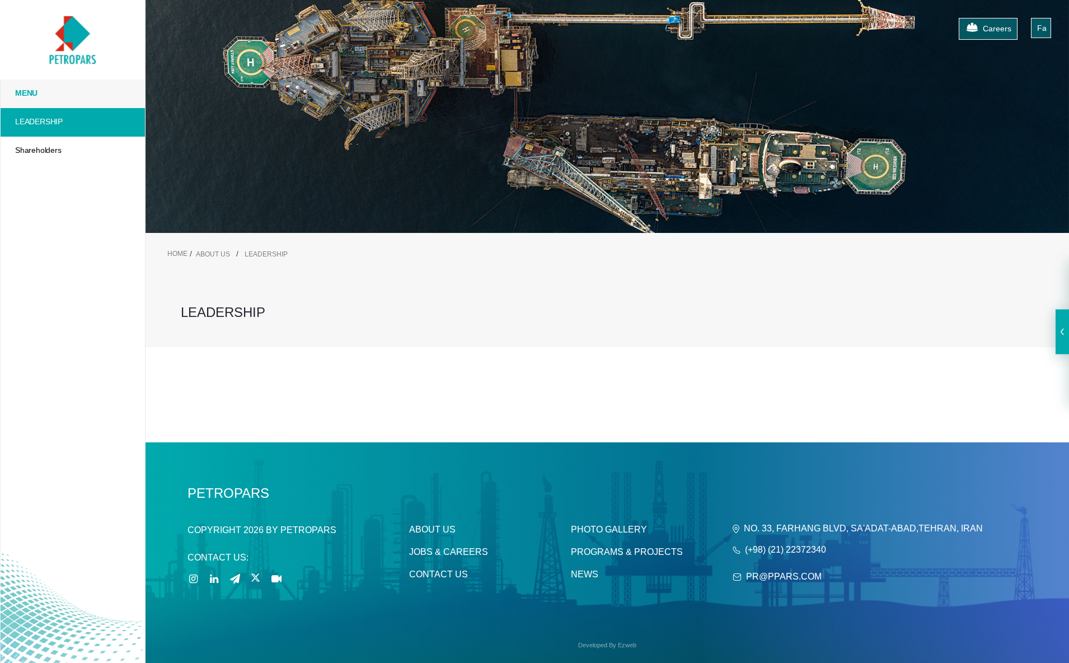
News (584, 574)
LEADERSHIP (39, 121)
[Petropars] (72, 17)
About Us (432, 529)
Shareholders (38, 150)
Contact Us (438, 574)
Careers (997, 28)
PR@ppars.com (784, 576)
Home (177, 254)
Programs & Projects (627, 552)
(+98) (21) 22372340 (785, 549)
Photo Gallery (609, 529)
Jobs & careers (448, 552)
